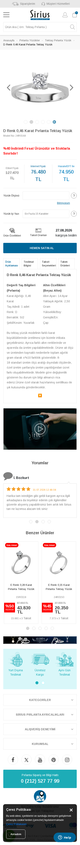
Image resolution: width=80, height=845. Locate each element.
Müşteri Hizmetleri (58, 3)
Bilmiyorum (63, 203)
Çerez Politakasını (16, 824)
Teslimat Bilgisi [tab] (29, 263)
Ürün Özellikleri (12, 235)
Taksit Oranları (38, 235)
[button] (8, 87)
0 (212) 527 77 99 (40, 781)
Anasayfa (8, 40)
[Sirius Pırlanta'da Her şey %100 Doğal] (40, 640)
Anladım (15, 834)
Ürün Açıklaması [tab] (11, 263)
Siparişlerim (27, 3)
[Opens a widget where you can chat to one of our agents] (64, 838)
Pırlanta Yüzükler (29, 40)
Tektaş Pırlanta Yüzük (58, 40)
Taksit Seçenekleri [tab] (49, 263)
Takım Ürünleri (65, 263)
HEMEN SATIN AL (42, 248)
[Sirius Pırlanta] (40, 15)
